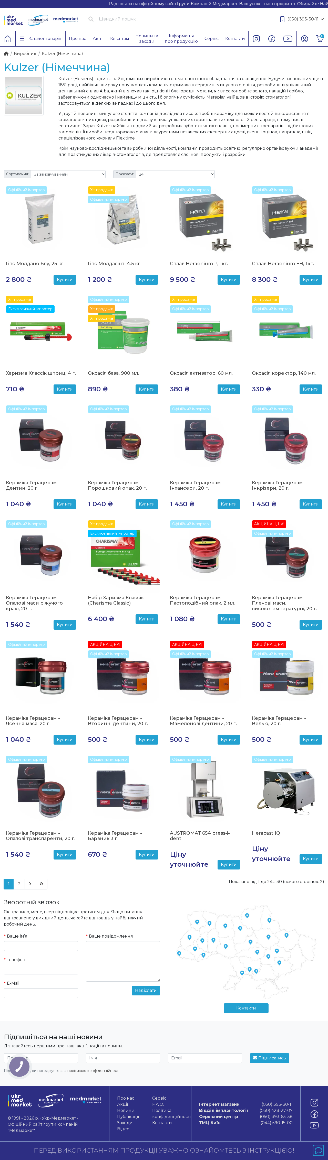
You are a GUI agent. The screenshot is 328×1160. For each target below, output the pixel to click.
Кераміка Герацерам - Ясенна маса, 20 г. (33, 721)
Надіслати (146, 990)
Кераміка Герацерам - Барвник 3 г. (115, 836)
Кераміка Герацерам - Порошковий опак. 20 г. (117, 485)
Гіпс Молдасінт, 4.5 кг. (114, 263)
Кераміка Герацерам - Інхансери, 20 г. (197, 485)
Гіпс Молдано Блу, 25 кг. (35, 263)
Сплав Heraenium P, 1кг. (199, 263)
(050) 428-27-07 (246, 1110)
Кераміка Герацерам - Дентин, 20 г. (33, 485)
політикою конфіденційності (93, 1070)
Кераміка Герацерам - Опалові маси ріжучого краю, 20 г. (34, 603)
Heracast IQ (266, 833)
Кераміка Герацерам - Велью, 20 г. (279, 721)
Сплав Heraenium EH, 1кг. (283, 263)
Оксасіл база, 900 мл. (113, 373)
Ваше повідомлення (111, 936)
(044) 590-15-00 (246, 1122)
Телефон (16, 959)
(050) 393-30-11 (303, 19)
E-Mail (13, 983)
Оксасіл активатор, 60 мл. (201, 373)
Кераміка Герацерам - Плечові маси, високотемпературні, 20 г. (284, 603)
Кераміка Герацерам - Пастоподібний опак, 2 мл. (202, 600)
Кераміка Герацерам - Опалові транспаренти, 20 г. (40, 836)
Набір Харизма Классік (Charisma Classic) (116, 600)
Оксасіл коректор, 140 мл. (284, 373)
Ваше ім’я (17, 936)
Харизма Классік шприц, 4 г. (41, 373)
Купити (65, 279)
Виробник (25, 53)
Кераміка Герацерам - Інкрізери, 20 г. (279, 485)
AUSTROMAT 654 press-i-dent (200, 836)
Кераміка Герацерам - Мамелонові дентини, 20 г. (203, 721)
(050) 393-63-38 (246, 1116)
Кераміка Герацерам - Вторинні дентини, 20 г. (118, 721)
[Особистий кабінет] (304, 38)
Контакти (246, 1008)
